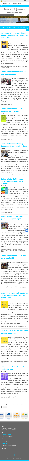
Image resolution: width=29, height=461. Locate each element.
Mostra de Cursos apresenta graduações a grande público (12, 217)
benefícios (14, 66)
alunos (5, 249)
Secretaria (4, 448)
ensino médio (14, 249)
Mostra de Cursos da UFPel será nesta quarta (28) (13, 256)
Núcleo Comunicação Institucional (9, 445)
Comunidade (6, 361)
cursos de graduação (8, 326)
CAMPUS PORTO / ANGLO (8, 426)
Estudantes (20, 249)
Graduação (20, 66)
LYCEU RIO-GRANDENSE (7, 436)
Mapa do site (21, 3)
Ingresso (25, 66)
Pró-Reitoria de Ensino (21, 174)
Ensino (5, 174)
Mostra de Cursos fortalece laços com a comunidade (14, 72)
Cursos (8, 249)
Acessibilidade (6, 3)
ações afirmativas (7, 66)
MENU (3, 15)
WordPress (17, 457)
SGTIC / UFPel (19, 458)
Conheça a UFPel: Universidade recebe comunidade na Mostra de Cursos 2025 (14, 35)
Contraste (14, 3)
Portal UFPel (5, 5)
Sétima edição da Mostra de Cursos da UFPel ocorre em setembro (12, 181)
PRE (16, 250)
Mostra (17, 396)
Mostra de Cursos (5, 67)
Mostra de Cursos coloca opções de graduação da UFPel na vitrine (14, 145)
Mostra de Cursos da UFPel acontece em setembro (11, 109)
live (14, 396)
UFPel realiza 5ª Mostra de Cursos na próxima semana (14, 331)
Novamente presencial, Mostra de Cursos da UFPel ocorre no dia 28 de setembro (14, 295)
